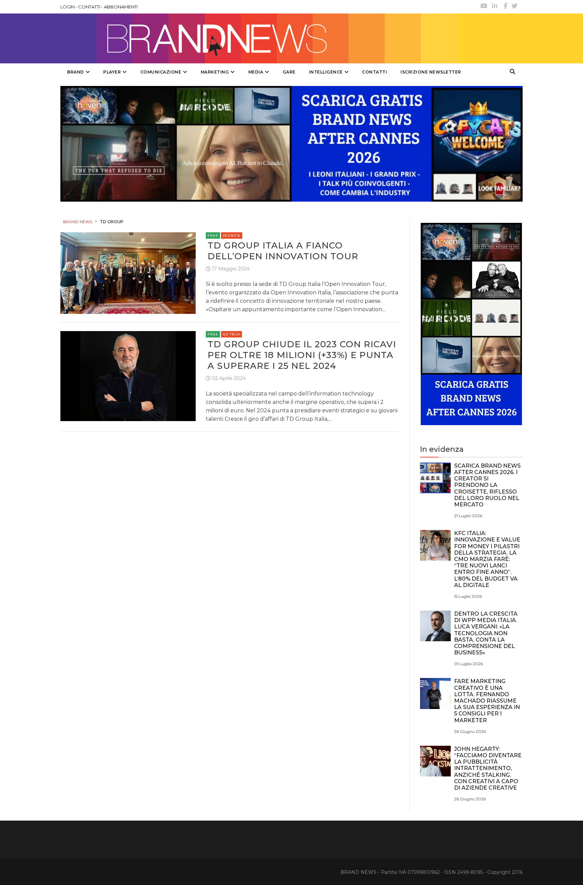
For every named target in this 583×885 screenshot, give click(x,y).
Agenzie (232, 235)
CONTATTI (89, 6)
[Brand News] (258, 38)
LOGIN (67, 6)
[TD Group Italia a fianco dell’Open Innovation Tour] (128, 272)
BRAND (75, 72)
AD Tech (231, 334)
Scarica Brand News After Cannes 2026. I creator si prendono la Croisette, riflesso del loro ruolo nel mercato (487, 485)
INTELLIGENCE (326, 72)
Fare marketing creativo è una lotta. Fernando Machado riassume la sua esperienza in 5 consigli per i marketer (487, 700)
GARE (289, 72)
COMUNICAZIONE (161, 72)
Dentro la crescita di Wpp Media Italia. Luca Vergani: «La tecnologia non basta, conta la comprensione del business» (486, 633)
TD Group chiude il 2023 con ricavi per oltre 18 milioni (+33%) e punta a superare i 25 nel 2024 (301, 355)
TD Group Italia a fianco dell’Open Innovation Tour (282, 251)
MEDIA (255, 72)
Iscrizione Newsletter (430, 72)
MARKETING (215, 72)
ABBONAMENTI (121, 6)
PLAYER (112, 72)
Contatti (374, 72)
